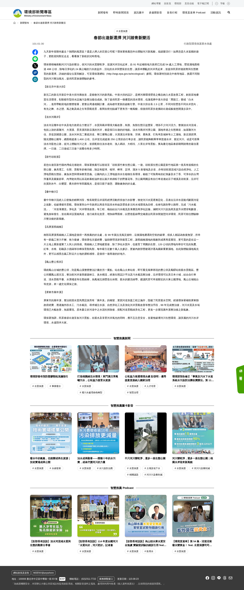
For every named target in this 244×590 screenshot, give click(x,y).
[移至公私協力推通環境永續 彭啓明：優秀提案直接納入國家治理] (146, 370)
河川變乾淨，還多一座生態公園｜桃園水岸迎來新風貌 (192, 460)
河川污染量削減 (154, 474)
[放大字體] (228, 3)
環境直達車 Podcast (194, 12)
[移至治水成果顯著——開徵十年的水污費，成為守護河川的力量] (98, 433)
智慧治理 (133, 392)
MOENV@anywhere (43, 573)
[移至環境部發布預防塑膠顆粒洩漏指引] (51, 370)
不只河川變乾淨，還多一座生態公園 (145, 458)
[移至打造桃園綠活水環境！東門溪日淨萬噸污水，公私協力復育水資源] (98, 370)
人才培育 (151, 386)
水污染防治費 (106, 468)
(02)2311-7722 (88, 579)
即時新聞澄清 (121, 12)
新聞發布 (103, 12)
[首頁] (14, 23)
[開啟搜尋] (229, 12)
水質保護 (38, 386)
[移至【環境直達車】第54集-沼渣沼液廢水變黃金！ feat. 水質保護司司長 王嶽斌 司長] (193, 525)
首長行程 (172, 12)
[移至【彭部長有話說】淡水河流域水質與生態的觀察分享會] (51, 525)
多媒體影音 (155, 12)
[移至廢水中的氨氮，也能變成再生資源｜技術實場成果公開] (51, 433)
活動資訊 (216, 12)
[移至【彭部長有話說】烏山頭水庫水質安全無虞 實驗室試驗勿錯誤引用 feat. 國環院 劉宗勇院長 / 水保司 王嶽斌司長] (146, 525)
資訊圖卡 (139, 12)
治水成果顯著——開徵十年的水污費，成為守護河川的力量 (96, 460)
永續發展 (56, 468)
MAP (62, 579)
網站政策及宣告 (21, 573)
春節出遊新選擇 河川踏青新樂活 (49, 23)
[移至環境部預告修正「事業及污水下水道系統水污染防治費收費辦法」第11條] (193, 370)
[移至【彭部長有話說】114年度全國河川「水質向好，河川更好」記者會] (98, 525)
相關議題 (133, 474)
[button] (146, 433)
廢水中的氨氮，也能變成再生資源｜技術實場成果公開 (50, 460)
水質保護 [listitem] (123, 31)
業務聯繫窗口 (106, 579)
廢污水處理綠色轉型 (92, 392)
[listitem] (207, 578)
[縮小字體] (216, 3)
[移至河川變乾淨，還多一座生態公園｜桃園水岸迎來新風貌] (193, 433)
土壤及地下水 (153, 468)
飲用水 (150, 551)
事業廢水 (56, 386)
